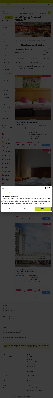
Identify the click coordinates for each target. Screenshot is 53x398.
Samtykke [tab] (9, 191)
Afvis (10, 208)
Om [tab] (44, 191)
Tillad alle (43, 208)
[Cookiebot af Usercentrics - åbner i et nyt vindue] (46, 188)
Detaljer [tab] (26, 191)
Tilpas (25, 208)
